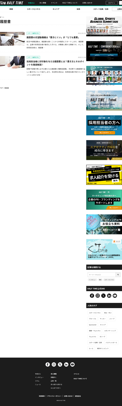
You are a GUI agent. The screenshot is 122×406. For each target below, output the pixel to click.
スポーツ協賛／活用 (100, 9)
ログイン (111, 3)
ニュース (38, 384)
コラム (37, 381)
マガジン (31, 3)
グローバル (92, 319)
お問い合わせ (87, 3)
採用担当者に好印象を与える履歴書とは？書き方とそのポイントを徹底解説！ (55, 63)
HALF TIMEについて (70, 3)
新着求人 (53, 377)
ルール (91, 348)
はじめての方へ (56, 388)
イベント (54, 3)
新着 (11, 9)
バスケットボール (111, 342)
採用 (78, 9)
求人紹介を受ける (56, 384)
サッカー (103, 319)
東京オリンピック (103, 348)
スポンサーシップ (110, 331)
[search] (118, 274)
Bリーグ (102, 337)
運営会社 (78, 396)
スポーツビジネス (33, 9)
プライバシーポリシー (54, 396)
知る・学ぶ (107, 313)
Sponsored (92, 325)
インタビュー (92, 280)
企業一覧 (53, 381)
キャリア (56, 9)
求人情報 (42, 3)
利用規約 (42, 396)
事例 (100, 280)
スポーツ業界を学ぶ (33, 33)
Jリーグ (111, 319)
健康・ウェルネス (94, 331)
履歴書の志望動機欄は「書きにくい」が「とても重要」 (53, 37)
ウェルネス (92, 337)
